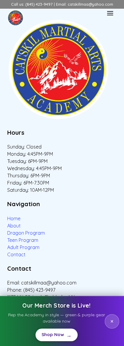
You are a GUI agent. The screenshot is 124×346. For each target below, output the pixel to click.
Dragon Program (26, 233)
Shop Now (56, 335)
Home (13, 218)
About (14, 226)
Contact (16, 254)
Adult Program (23, 247)
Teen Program (22, 240)
